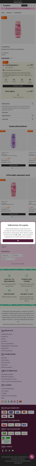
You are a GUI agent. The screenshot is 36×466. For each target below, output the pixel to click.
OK (18, 240)
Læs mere (28, 237)
